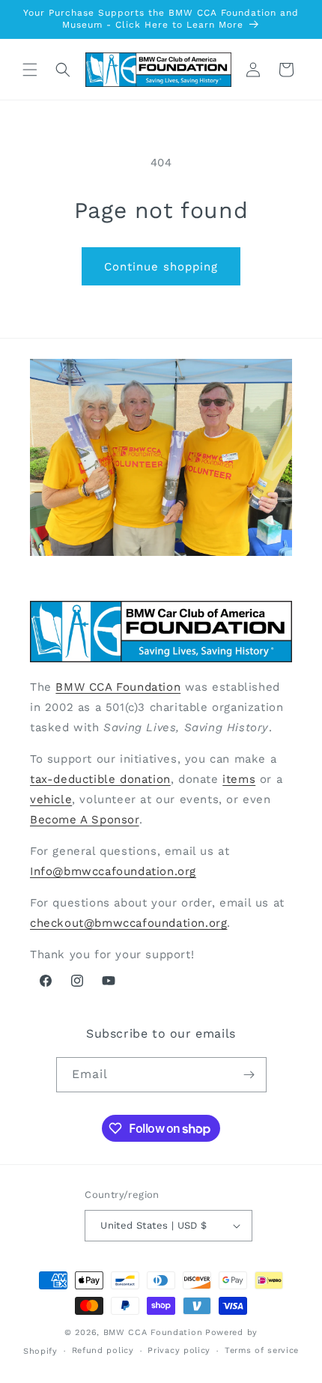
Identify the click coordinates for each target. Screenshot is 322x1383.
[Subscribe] (249, 1074)
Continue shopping (161, 266)
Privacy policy (179, 1350)
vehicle (51, 799)
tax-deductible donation (100, 779)
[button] (29, 69)
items (238, 779)
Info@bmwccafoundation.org (113, 871)
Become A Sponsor (84, 819)
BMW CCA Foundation (117, 687)
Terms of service (262, 1350)
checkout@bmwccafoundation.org (128, 923)
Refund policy (103, 1350)
